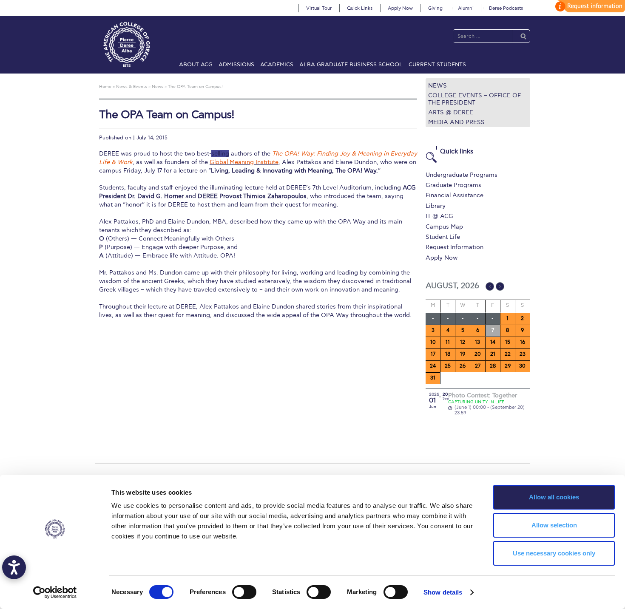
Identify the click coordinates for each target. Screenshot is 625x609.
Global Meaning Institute (244, 162)
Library (436, 206)
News (437, 85)
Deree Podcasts (506, 8)
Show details (442, 592)
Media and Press (456, 122)
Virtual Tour (319, 8)
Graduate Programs (453, 185)
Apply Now (400, 8)
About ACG (196, 64)
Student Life (443, 237)
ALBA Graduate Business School (351, 64)
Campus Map (444, 226)
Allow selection (554, 525)
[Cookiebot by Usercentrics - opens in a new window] (55, 592)
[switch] (244, 592)
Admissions (236, 64)
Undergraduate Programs (461, 174)
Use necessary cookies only (554, 553)
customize (589, 6)
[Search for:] (483, 36)
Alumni (466, 8)
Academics (276, 64)
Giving (435, 8)
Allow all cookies (554, 497)
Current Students (437, 64)
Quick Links (359, 8)
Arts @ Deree (450, 112)
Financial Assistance (454, 195)
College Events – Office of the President (474, 99)
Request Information (454, 247)
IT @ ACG (439, 216)
